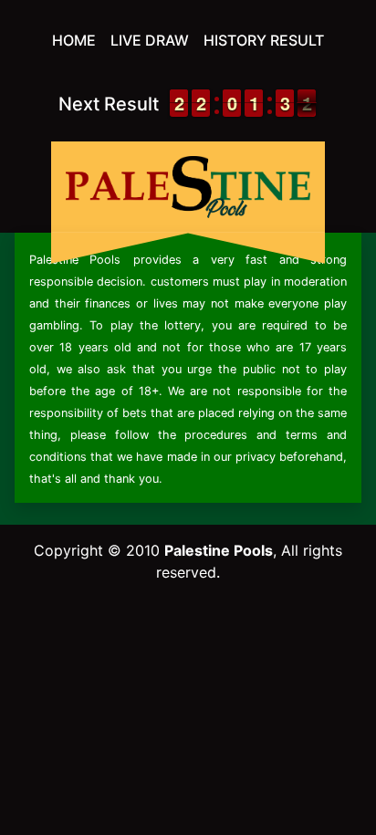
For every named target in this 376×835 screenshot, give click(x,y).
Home (74, 40)
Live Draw (149, 40)
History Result (264, 40)
